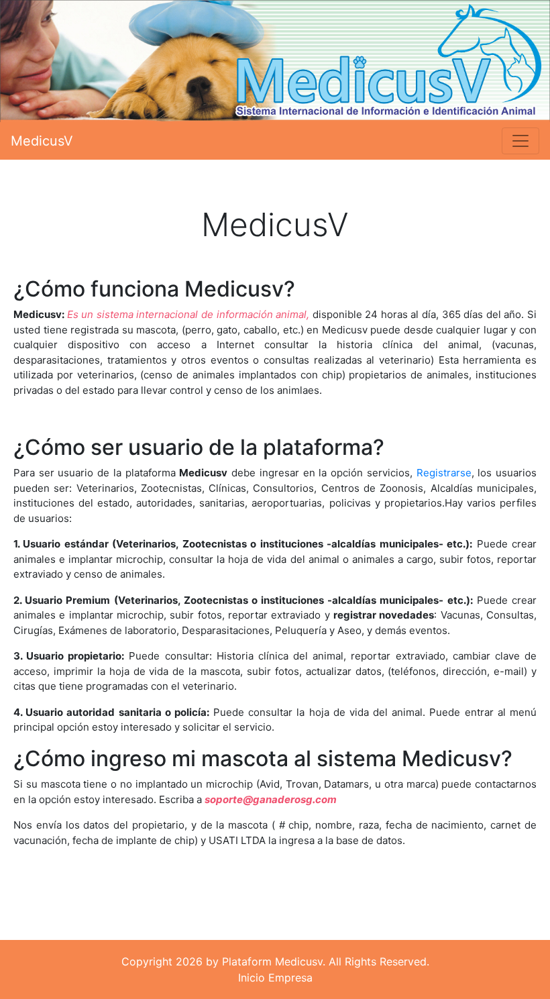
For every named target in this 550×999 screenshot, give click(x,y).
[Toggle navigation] (520, 140)
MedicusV (42, 141)
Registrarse (444, 472)
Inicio (251, 977)
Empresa (290, 977)
